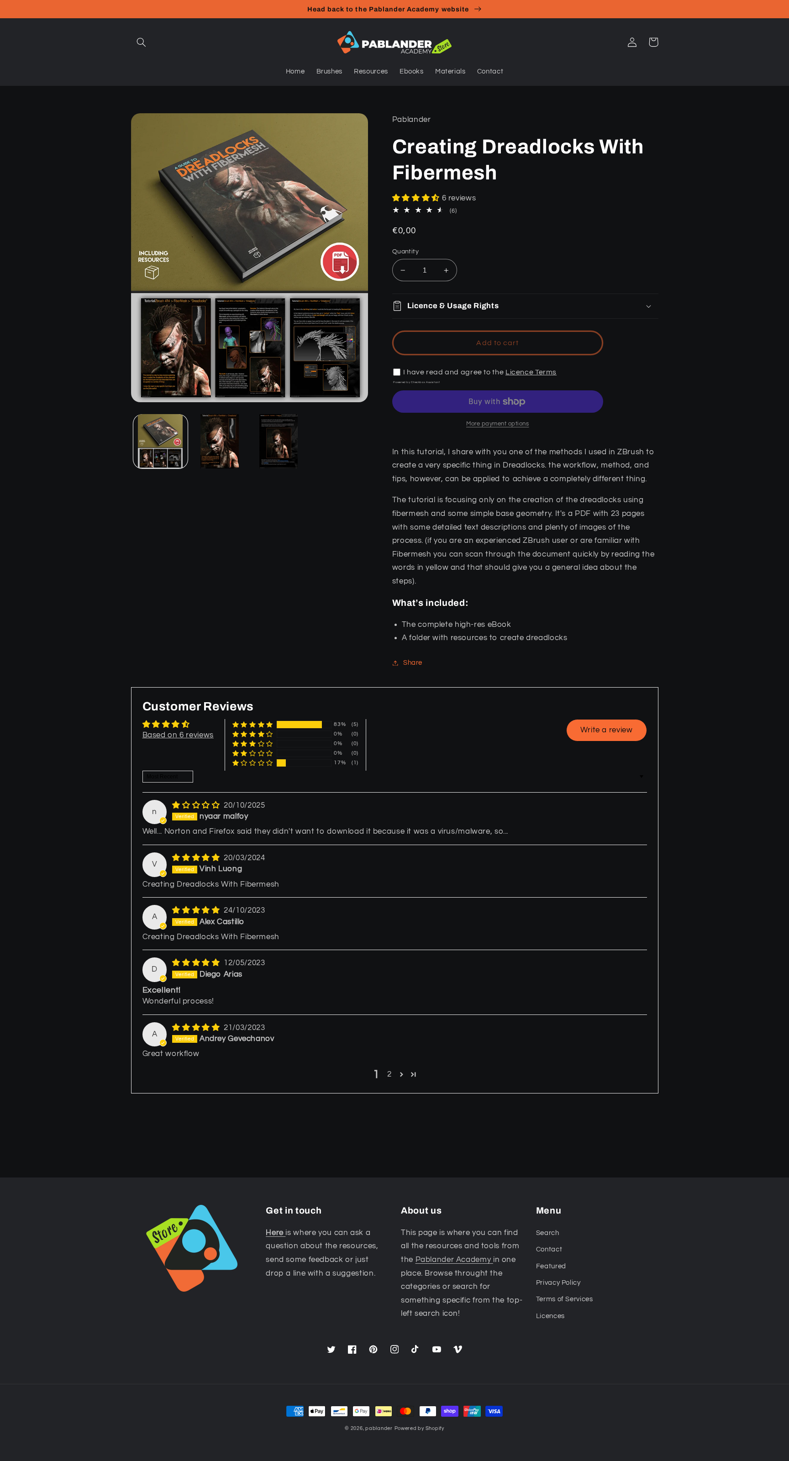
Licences (550, 1316)
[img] (197, 805)
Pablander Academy (454, 1260)
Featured (551, 1266)
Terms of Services (564, 1299)
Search (547, 1233)
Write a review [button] (606, 730)
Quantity (405, 251)
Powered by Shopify (419, 1428)
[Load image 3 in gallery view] (279, 441)
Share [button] (412, 662)
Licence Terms (531, 372)
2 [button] (389, 1074)
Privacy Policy (558, 1282)
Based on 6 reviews (178, 735)
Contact (549, 1249)
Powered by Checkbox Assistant (416, 382)
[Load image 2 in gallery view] (219, 441)
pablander (379, 1428)
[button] (141, 42)
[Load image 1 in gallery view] (160, 441)
